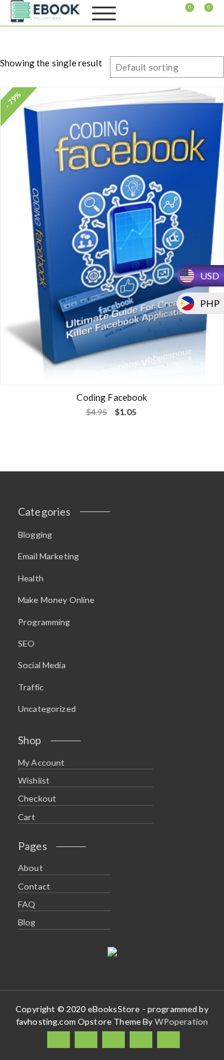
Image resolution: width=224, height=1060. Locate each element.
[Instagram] (141, 1040)
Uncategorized (47, 708)
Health (31, 578)
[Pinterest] (168, 1040)
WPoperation (181, 1021)
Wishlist (34, 780)
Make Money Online (56, 600)
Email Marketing (48, 556)
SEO (26, 643)
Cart (27, 817)
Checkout (37, 798)
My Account (41, 762)
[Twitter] (86, 1040)
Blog (27, 922)
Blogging (35, 534)
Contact (34, 886)
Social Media (42, 665)
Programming (44, 622)
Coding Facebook (111, 397)
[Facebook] (58, 1040)
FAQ (26, 904)
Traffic (31, 687)
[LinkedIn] (113, 1040)
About (30, 868)
